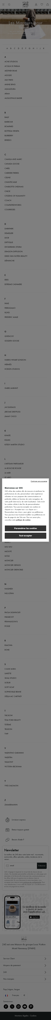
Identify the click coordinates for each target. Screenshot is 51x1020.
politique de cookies (23, 520)
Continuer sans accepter (39, 481)
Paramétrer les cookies (25, 528)
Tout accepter (25, 535)
